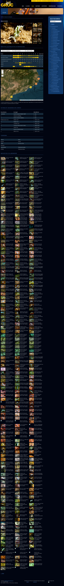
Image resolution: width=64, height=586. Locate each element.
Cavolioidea (55, 77)
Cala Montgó (40, 424)
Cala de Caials (11, 364)
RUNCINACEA (54, 69)
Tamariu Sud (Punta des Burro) (10, 286)
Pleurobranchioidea (57, 60)
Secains (39, 510)
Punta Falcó (11, 157)
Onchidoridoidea (56, 31)
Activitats (44, 6)
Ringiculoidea (55, 88)
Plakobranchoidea (56, 49)
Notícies (38, 6)
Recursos (59, 6)
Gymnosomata (55, 82)
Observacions (52, 6)
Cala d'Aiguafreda (8, 233)
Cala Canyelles (26, 296)
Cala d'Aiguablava (8, 444)
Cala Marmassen (36, 523)
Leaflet (22, 100)
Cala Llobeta (11, 326)
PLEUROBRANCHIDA (55, 58)
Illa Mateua (25, 424)
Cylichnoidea (55, 65)
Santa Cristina (25, 198)
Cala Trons (40, 405)
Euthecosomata (55, 75)
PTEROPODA (53, 74)
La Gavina (39, 420)
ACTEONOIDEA (54, 72)
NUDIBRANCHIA (54, 26)
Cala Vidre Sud (40, 465)
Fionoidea (55, 41)
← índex (2, 573)
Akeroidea (55, 52)
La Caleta (10, 168)
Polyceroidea (55, 34)
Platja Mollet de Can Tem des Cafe (38, 211)
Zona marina (44, 0)
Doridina (53, 28)
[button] (11, 97)
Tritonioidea (55, 45)
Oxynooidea (55, 48)
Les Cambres (25, 499)
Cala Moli (39, 221)
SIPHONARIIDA (54, 85)
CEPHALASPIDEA (54, 62)
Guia (33, 6)
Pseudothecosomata (56, 79)
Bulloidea (55, 63)
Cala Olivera (40, 187)
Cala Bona (11, 259)
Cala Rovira (40, 499)
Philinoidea (55, 68)
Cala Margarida (36, 305)
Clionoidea (55, 83)
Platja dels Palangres (37, 395)
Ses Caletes (11, 187)
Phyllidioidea (55, 32)
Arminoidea (55, 38)
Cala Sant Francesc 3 (23, 184)
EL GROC (28, 6)
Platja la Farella (26, 225)
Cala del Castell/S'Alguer (23, 327)
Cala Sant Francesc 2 (37, 184)
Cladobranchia (55, 35)
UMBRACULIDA (54, 55)
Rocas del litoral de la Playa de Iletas (37, 214)
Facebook (35, 581)
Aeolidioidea (55, 37)
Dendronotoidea (56, 40)
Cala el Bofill (25, 228)
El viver (39, 157)
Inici (23, 6)
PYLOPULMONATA (55, 89)
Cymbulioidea (55, 80)
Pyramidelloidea (56, 91)
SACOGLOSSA (54, 46)
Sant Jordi (39, 330)
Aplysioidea (55, 54)
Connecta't (34, 0)
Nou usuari (39, 0)
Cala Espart (11, 176)
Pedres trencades (23, 523)
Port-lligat (25, 514)
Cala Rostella (11, 225)
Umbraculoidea (56, 57)
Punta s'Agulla (25, 172)
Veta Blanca (40, 462)
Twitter (27, 581)
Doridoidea (55, 29)
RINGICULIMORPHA (55, 86)
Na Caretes (25, 202)
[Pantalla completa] (31, 24)
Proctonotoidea (56, 43)
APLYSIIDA (53, 51)
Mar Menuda (40, 225)
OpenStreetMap (27, 100)
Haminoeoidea (56, 66)
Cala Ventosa (25, 447)
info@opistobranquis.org (8, 580)
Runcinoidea (55, 71)
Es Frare (24, 157)
